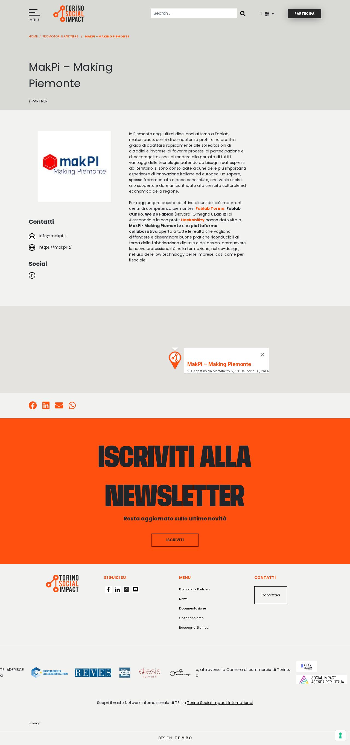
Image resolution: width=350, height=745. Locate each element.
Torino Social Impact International (220, 702)
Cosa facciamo (191, 618)
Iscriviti (175, 540)
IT (260, 13)
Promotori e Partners (60, 36)
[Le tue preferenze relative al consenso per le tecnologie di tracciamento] (340, 735)
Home (33, 36)
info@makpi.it (52, 235)
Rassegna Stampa (194, 627)
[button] (175, 360)
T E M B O (183, 738)
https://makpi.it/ (55, 247)
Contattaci (270, 595)
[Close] (262, 354)
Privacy (34, 723)
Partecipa (304, 13)
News (183, 599)
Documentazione (192, 608)
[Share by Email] (59, 407)
